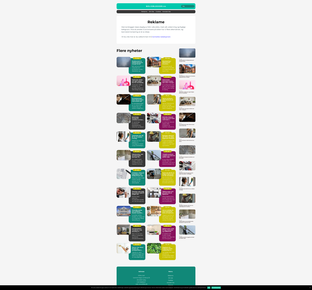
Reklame (144, 11)
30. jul (137, 95)
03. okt (137, 244)
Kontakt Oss (166, 11)
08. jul (167, 95)
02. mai (167, 132)
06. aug (137, 77)
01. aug (167, 77)
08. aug (167, 58)
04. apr (137, 170)
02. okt (167, 244)
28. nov (137, 226)
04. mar (167, 170)
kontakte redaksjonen (161, 37)
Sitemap (170, 285)
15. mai (137, 114)
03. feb (167, 188)
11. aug (137, 58)
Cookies (158, 11)
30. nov (167, 207)
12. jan (137, 207)
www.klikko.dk (143, 284)
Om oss (151, 11)
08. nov (167, 226)
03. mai (137, 132)
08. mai (167, 114)
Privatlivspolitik (216, 287)
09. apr (137, 151)
